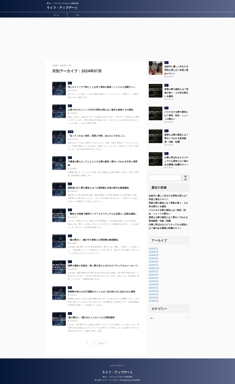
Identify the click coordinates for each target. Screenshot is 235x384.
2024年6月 (153, 291)
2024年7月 (153, 287)
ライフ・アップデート (62, 7)
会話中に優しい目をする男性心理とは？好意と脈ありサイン (176, 70)
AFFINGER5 (135, 380)
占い (78, 15)
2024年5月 (153, 294)
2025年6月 (153, 274)
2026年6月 (153, 251)
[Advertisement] (117, 38)
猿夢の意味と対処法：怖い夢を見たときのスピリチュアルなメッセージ (102, 265)
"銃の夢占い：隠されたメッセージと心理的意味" (91, 317)
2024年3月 (153, 300)
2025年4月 (153, 278)
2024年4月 (153, 297)
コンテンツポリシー (117, 365)
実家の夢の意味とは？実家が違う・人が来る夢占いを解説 (176, 93)
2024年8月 (153, 284)
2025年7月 (153, 271)
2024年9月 (153, 281)
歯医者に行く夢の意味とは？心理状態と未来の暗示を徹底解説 (98, 187)
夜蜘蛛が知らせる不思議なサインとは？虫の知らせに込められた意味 (101, 291)
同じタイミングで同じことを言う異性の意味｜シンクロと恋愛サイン (101, 87)
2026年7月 (153, 248)
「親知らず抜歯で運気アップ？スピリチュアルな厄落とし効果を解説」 (102, 213)
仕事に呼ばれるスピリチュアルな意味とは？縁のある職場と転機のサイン (176, 161)
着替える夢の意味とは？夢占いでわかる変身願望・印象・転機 (176, 138)
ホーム (56, 15)
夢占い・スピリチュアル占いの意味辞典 (117, 377)
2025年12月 (154, 268)
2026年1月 (153, 264)
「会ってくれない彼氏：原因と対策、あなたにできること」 (97, 135)
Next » (102, 343)
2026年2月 (153, 261)
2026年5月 (153, 255)
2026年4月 (153, 258)
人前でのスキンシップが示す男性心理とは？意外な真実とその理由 (100, 109)
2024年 (63, 65)
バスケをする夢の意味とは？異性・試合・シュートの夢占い (176, 115)
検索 (185, 178)
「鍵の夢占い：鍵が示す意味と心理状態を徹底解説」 (94, 239)
